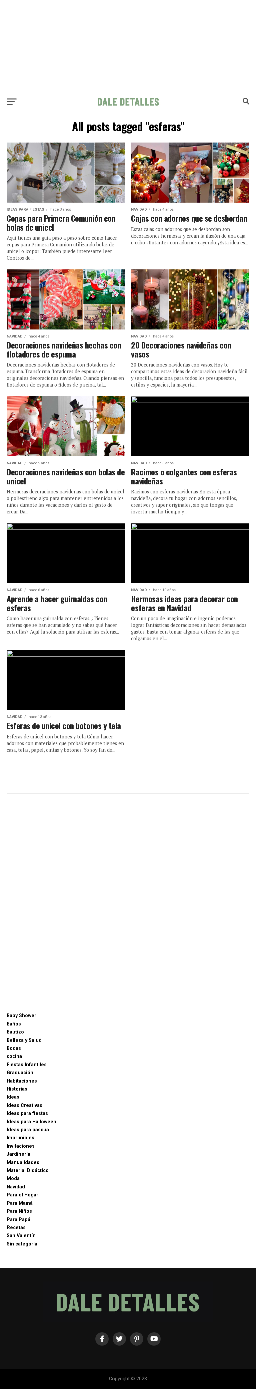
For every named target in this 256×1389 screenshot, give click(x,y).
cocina (14, 1056)
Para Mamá (20, 1203)
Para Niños (19, 1211)
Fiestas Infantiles (27, 1065)
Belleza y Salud (24, 1040)
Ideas (13, 1097)
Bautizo (15, 1032)
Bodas (14, 1048)
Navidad (16, 1187)
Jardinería (18, 1154)
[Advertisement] (128, 46)
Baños (14, 1024)
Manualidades (23, 1162)
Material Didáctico (28, 1170)
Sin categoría (22, 1244)
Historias (17, 1089)
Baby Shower (21, 1015)
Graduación (20, 1073)
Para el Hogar (22, 1195)
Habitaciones (22, 1081)
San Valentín (21, 1235)
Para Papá (18, 1219)
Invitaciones (21, 1146)
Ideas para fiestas (27, 1113)
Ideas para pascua (28, 1130)
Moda (13, 1178)
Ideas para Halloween (31, 1122)
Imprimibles (20, 1138)
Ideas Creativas (24, 1105)
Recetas (16, 1227)
